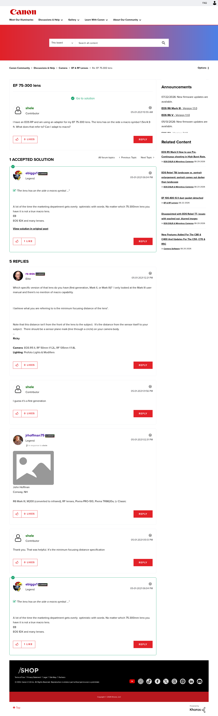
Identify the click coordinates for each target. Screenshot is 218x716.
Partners (62, 677)
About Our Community (125, 20)
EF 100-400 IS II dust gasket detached (182, 198)
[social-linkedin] (191, 681)
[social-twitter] (166, 681)
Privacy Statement (34, 677)
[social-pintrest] (182, 681)
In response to (37, 445)
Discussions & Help (49, 20)
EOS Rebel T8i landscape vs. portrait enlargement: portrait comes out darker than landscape (183, 177)
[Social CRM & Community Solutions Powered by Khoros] (197, 709)
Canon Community (23, 12)
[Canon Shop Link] (27, 670)
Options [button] (202, 68)
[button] (17, 139)
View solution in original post (30, 229)
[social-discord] (199, 681)
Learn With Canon (95, 20)
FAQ (205, 3)
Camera (63, 68)
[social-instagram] (140, 681)
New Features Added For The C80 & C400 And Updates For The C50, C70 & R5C (183, 239)
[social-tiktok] (149, 681)
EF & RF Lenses (79, 68)
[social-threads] (174, 681)
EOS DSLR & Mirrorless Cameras (179, 161)
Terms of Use (20, 677)
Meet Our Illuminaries (21, 20)
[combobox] (122, 43)
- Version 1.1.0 (179, 108)
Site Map (53, 677)
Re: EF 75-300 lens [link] (102, 68)
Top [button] (18, 708)
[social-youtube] (132, 681)
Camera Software (172, 248)
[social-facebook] (157, 681)
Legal (45, 677)
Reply (143, 139)
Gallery (72, 20)
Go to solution (85, 98)
